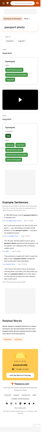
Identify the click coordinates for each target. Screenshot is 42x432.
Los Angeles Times (12, 236)
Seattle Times (10, 264)
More (26, 19)
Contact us (26, 395)
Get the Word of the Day (20, 375)
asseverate (20, 365)
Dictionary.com (37, 3)
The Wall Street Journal (13, 221)
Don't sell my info (20, 408)
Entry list (7, 395)
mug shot (10, 80)
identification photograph (17, 75)
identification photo (14, 70)
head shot (20, 145)
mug (8, 136)
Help (34, 395)
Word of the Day (20, 361)
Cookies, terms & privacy (20, 399)
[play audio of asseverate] (13, 369)
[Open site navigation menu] (3, 3)
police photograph (14, 160)
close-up (10, 145)
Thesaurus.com (8, 3)
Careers (16, 395)
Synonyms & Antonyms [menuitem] (12, 19)
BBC (7, 251)
